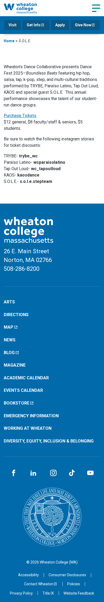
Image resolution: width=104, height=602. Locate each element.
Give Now (83, 25)
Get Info (34, 25)
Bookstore (16, 403)
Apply (60, 25)
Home (9, 41)
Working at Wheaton (27, 428)
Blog (9, 352)
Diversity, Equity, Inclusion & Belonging (49, 441)
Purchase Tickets (20, 115)
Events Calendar (23, 390)
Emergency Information (31, 415)
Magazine (15, 365)
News (9, 339)
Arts (9, 301)
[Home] (26, 8)
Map (8, 327)
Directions (16, 314)
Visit (13, 25)
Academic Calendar (26, 377)
